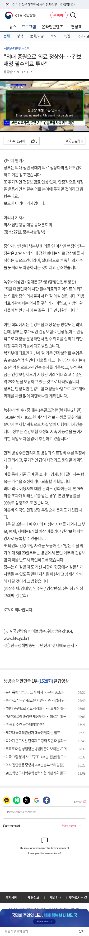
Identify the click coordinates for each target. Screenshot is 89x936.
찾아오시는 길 (78, 897)
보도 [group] (54, 36)
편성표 (76, 26)
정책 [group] (20, 36)
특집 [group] (67, 36)
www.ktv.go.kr (15, 638)
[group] (44, 918)
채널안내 (55, 897)
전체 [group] (7, 36)
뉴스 (12, 26)
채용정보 (33, 897)
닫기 (81, 931)
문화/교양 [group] (37, 36)
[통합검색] (73, 15)
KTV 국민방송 (13, 13)
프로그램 (29, 26)
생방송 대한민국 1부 (16, 48)
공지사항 (11, 897)
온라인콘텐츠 (52, 26)
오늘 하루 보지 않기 (16, 931)
